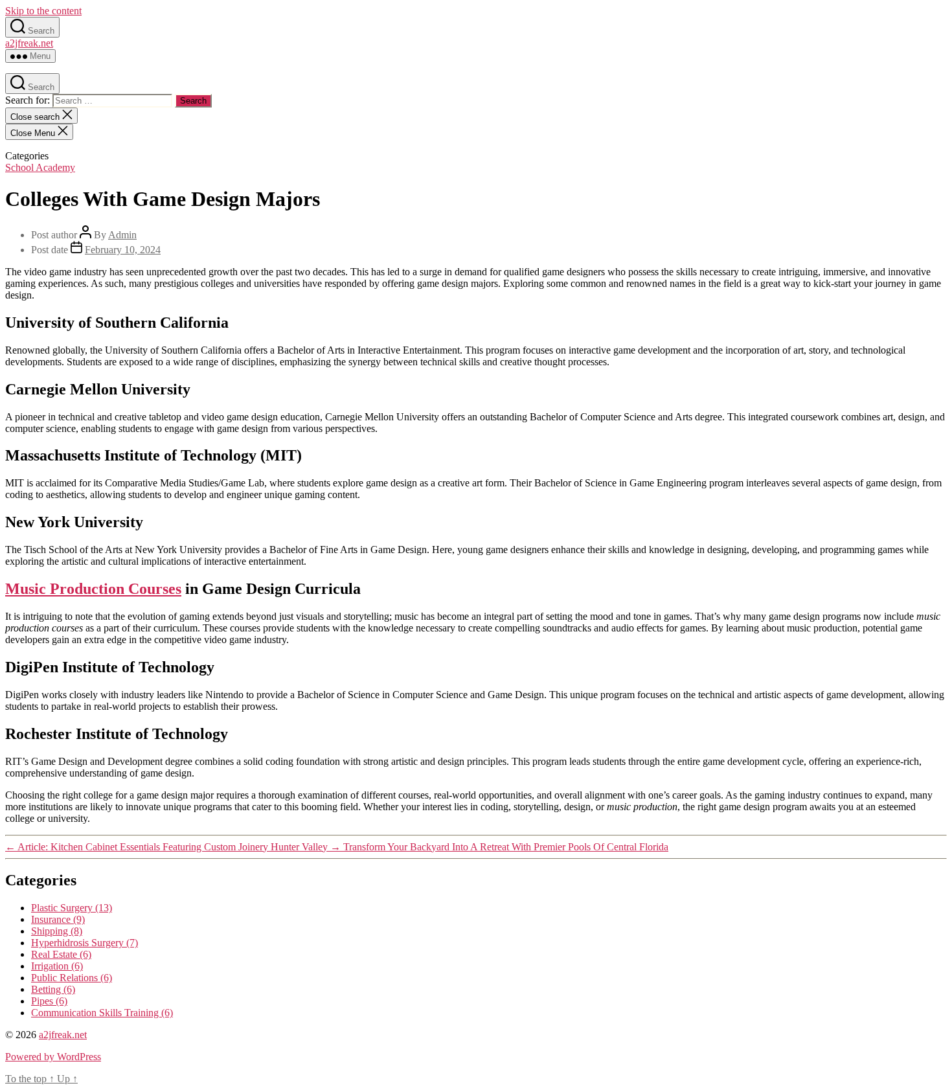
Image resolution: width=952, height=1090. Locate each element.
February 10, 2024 (123, 249)
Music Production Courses (93, 588)
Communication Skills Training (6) (102, 1012)
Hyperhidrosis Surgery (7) (84, 942)
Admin (122, 234)
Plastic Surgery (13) (71, 907)
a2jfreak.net (29, 43)
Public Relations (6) (71, 977)
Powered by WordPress (53, 1056)
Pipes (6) (49, 1000)
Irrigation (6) (57, 965)
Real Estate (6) (61, 954)
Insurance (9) (58, 919)
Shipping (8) (56, 931)
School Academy (40, 167)
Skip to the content (43, 10)
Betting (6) (53, 989)
